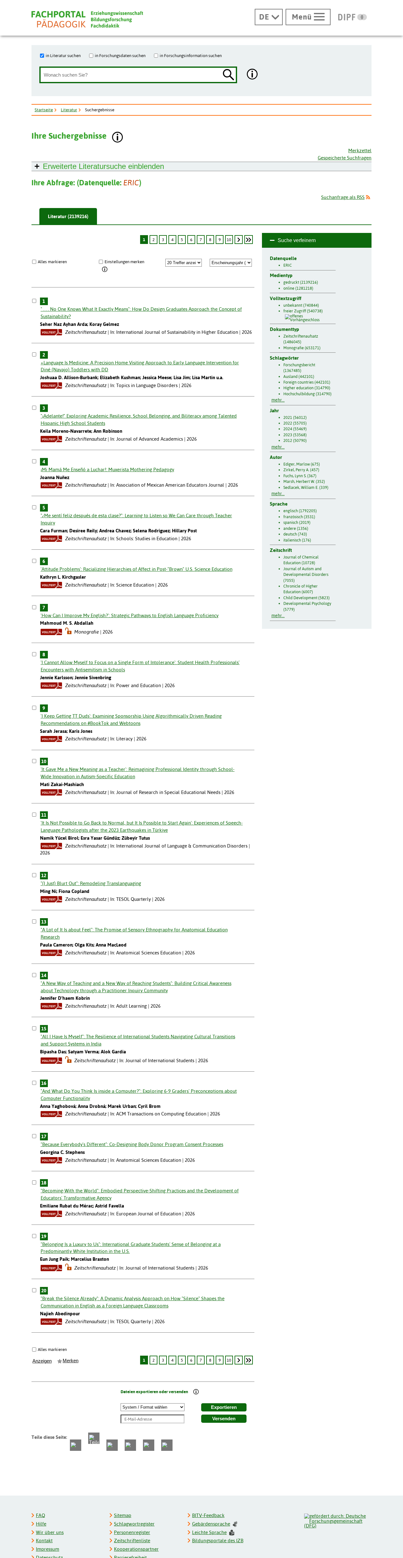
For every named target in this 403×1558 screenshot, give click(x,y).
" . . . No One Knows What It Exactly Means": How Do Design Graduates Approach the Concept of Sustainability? (141, 312)
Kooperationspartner (136, 1549)
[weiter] (239, 239)
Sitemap (122, 1515)
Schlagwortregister (134, 1523)
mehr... (278, 400)
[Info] (105, 269)
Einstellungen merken (124, 261)
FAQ (40, 1515)
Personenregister (132, 1532)
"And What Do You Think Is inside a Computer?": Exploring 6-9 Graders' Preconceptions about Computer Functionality (139, 1094)
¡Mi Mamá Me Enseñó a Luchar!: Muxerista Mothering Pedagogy (107, 469)
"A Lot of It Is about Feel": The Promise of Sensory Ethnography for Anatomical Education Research (134, 933)
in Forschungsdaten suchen (120, 55)
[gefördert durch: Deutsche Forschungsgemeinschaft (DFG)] (338, 1520)
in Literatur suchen (63, 55)
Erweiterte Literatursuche (103, 166)
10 (229, 239)
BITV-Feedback (208, 1515)
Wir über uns (50, 1532)
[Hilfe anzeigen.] (252, 75)
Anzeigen (42, 1361)
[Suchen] (228, 75)
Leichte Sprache (209, 1532)
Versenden (224, 1418)
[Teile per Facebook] (75, 1445)
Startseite (44, 109)
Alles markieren (52, 261)
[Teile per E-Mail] (148, 1445)
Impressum (47, 1549)
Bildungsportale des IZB (217, 1540)
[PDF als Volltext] (51, 332)
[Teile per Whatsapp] (112, 1445)
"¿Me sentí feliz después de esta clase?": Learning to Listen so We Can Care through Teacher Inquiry (136, 519)
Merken (70, 1360)
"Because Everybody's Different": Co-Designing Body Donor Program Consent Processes (132, 1144)
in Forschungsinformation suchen (191, 55)
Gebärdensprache (211, 1523)
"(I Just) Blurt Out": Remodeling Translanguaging (91, 883)
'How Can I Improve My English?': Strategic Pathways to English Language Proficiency (130, 615)
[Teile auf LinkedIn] (130, 1445)
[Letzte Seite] (248, 239)
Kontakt (44, 1540)
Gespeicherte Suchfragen (345, 157)
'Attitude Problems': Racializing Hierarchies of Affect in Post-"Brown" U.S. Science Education (136, 569)
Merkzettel (360, 150)
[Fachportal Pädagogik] (87, 19)
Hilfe (41, 1523)
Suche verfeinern (297, 240)
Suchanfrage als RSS (343, 197)
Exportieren (224, 1407)
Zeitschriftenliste (132, 1540)
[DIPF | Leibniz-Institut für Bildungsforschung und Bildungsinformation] (352, 17)
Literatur (69, 109)
